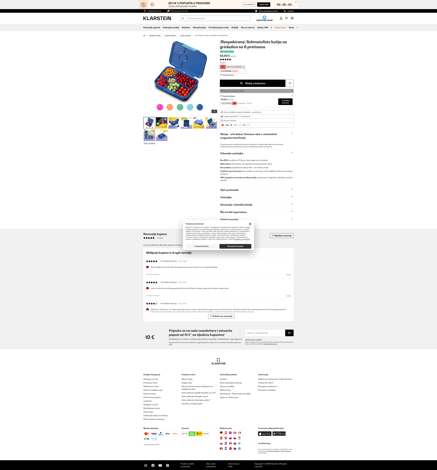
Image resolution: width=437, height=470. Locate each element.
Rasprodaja (280, 27)
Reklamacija (225, 390)
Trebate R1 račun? (266, 383)
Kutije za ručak (185, 35)
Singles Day (187, 383)
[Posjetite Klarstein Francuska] (235, 432)
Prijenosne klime (150, 383)
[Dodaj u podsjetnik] (290, 83)
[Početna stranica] (146, 35)
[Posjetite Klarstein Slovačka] (230, 438)
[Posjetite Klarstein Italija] (239, 432)
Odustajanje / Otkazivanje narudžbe (235, 394)
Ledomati (147, 401)
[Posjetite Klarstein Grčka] (239, 448)
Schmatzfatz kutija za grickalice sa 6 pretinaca (211, 35)
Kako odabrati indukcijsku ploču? (196, 400)
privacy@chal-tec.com (270, 344)
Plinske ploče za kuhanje (153, 419)
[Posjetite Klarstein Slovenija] (235, 448)
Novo (291, 27)
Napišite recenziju (283, 235)
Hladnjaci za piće (150, 404)
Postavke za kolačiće (267, 390)
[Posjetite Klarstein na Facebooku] (153, 465)
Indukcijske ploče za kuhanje (155, 415)
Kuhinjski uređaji (155, 35)
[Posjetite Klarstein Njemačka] (221, 432)
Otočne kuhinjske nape (153, 390)
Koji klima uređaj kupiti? (192, 404)
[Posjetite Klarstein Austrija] (225, 432)
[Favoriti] (286, 18)
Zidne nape (148, 412)
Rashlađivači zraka (151, 408)
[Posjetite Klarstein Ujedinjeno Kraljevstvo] (225, 438)
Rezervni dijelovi (170, 35)
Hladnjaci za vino (150, 379)
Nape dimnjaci (149, 394)
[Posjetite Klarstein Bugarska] (235, 443)
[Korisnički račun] (281, 18)
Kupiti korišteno (229, 96)
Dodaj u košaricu (255, 83)
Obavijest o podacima (267, 386)
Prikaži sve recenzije (222, 316)
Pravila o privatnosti (273, 451)
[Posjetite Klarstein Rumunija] (230, 443)
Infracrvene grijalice (152, 397)
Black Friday (187, 379)
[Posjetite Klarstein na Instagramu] (145, 465)
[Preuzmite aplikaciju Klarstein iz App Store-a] (265, 433)
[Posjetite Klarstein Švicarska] (230, 432)
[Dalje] (296, 27)
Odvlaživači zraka (151, 386)
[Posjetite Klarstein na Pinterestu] (167, 465)
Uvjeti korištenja (286, 451)
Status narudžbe (227, 386)
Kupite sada (263, 4)
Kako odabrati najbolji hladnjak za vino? (199, 393)
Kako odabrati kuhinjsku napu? (195, 396)
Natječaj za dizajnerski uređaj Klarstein (275, 379)
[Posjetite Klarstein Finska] (239, 443)
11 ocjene (223, 63)
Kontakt (291, 11)
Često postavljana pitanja (268, 11)
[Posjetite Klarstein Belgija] (221, 448)
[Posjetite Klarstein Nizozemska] (225, 448)
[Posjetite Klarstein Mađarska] (239, 438)
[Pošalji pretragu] (183, 18)
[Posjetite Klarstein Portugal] (230, 448)
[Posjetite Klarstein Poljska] (221, 443)
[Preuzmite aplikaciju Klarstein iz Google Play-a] (279, 433)
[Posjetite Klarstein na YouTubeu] (160, 465)
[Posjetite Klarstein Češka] (235, 438)
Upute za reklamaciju (229, 397)
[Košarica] (292, 18)
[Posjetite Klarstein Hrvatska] (225, 443)
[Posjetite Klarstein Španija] (221, 438)
